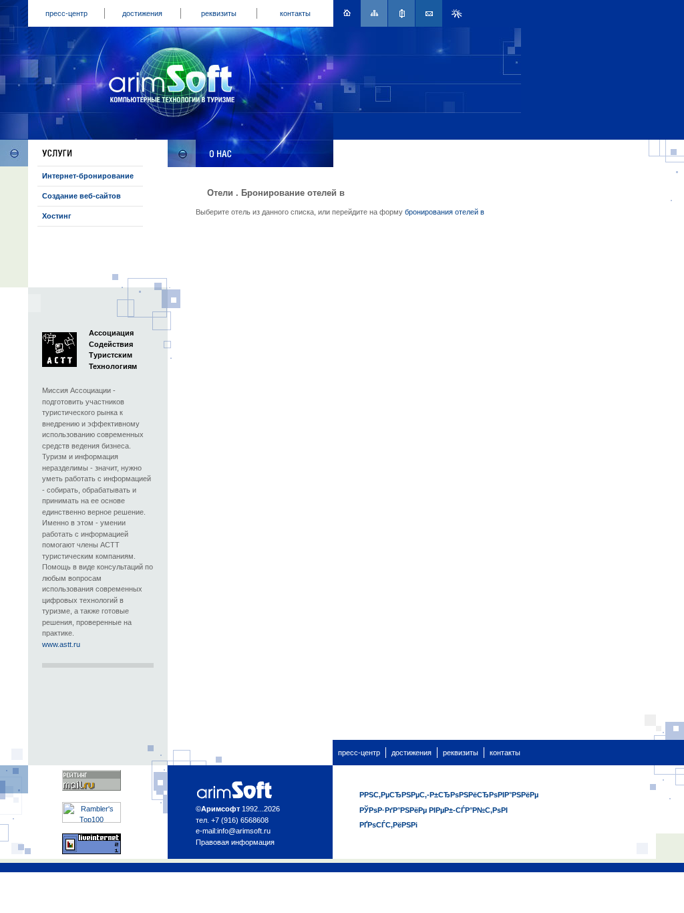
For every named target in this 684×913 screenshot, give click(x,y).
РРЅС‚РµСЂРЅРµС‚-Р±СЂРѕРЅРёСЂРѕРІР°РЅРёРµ (448, 795)
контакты (295, 13)
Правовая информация (235, 842)
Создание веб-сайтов (81, 196)
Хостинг (56, 216)
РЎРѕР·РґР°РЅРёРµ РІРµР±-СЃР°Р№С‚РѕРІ (433, 810)
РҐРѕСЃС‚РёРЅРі (388, 825)
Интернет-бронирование (88, 176)
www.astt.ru (61, 644)
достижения (142, 13)
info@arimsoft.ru (244, 831)
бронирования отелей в (444, 212)
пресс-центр (66, 13)
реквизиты (218, 13)
